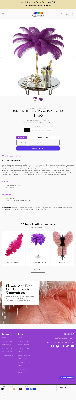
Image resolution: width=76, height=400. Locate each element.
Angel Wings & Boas (24, 355)
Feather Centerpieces (25, 341)
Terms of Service (7, 348)
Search (4, 338)
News (20, 373)
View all (38, 270)
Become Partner (7, 355)
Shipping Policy (7, 341)
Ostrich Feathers (23, 345)
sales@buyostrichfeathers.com (64, 338)
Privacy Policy (7, 352)
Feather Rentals (23, 348)
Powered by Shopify (26, 386)
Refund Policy (6, 345)
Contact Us (22, 369)
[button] (3, 14)
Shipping (30, 120)
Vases (20, 352)
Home (20, 338)
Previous (2, 57)
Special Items (22, 358)
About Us (21, 366)
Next (74, 57)
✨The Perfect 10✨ (24, 362)
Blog (3, 358)
